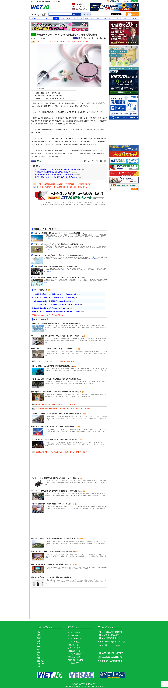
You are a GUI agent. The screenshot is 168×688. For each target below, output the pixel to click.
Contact (119, 652)
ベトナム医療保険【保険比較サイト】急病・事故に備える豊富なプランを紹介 (62, 408)
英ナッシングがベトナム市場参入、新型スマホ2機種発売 (51, 577)
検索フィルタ (87, 14)
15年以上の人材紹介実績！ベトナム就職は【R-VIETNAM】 (55, 361)
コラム (39, 666)
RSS (94, 684)
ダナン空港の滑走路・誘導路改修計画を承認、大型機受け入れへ (54, 538)
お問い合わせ (108, 652)
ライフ (41, 18)
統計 (98, 18)
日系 (62, 18)
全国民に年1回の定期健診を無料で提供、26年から (52, 172)
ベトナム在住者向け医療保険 (110, 631)
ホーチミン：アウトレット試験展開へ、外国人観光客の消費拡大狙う (55, 413)
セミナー (49, 18)
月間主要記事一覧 (74, 651)
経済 (68, 18)
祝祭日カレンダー (74, 645)
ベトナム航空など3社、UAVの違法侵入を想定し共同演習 (51, 564)
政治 (92, 18)
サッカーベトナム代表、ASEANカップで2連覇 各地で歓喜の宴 (53, 439)
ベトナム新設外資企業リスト (110, 641)
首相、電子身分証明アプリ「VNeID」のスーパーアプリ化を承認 (57, 169)
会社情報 (33, 18)
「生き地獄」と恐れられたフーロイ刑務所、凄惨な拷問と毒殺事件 (54, 379)
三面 (74, 18)
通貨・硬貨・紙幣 (74, 657)
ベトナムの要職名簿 (75, 654)
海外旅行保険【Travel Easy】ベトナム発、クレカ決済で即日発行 (57, 404)
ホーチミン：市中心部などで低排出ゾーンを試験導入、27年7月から (55, 491)
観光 (86, 18)
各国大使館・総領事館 (75, 660)
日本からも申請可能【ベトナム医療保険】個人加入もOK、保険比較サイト (63, 187)
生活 (80, 18)
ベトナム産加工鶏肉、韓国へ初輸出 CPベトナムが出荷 (51, 504)
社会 (56, 18)
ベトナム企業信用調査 (107, 638)
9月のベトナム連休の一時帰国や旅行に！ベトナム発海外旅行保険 (55, 323)
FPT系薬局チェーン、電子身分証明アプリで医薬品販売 (54, 174)
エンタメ (118, 18)
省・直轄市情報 (73, 636)
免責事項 (102, 204)
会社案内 (89, 684)
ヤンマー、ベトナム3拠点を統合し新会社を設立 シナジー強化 (53, 478)
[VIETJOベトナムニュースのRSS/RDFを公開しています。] (107, 1)
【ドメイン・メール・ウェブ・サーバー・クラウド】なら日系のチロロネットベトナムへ (62, 42)
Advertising (116, 656)
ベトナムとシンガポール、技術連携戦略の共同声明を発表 (51, 551)
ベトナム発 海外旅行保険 (108, 635)
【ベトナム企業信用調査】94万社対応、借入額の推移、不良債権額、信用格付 (64, 184)
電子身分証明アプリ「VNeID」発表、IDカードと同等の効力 (56, 177)
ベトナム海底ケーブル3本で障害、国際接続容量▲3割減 (51, 366)
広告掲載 (106, 656)
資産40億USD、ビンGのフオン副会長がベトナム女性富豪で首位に (54, 392)
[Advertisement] (67, 216)
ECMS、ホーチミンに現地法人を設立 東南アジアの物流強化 (53, 348)
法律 (104, 18)
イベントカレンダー (75, 648)
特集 (110, 18)
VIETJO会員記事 (40, 289)
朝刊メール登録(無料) (112, 660)
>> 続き (48, 238)
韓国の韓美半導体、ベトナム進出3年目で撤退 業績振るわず (53, 426)
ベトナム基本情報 (74, 632)
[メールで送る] (93, 38)
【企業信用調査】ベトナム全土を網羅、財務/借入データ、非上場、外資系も (62, 452)
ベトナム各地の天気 (75, 639)
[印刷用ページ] (89, 38)
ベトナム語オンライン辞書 (109, 645)
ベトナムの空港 (73, 663)
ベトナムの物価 (73, 642)
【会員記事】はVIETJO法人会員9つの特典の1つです (49, 315)
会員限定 (134, 18)
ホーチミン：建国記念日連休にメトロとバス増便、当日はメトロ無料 (55, 336)
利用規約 (95, 204)
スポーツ (126, 18)
